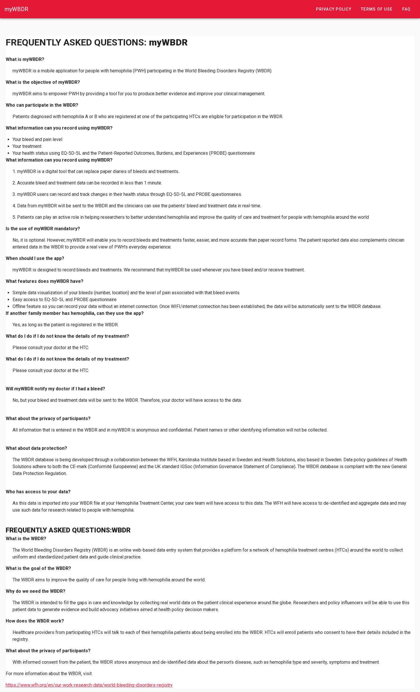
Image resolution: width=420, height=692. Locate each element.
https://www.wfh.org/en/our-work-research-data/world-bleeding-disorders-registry (89, 685)
